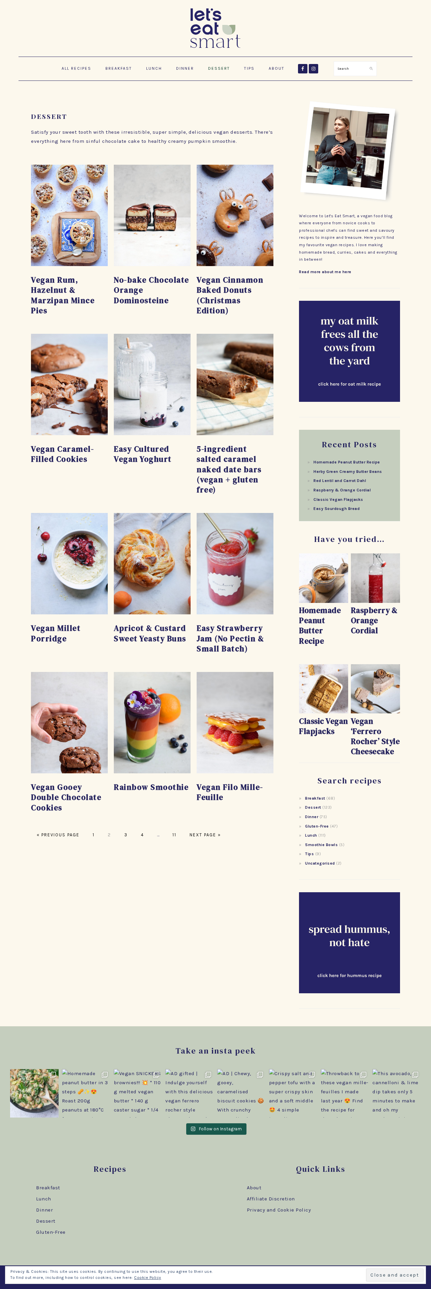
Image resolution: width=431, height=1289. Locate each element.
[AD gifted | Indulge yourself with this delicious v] (189, 1093)
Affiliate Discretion (271, 1199)
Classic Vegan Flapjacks (338, 499)
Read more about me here (325, 271)
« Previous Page (58, 834)
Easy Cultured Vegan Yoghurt (143, 454)
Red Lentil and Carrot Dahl (339, 480)
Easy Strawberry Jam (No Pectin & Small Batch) (230, 638)
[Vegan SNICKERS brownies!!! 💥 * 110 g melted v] (138, 1093)
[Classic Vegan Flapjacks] (323, 712)
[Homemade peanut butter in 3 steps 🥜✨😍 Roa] (86, 1093)
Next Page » (204, 834)
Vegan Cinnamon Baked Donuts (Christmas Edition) (230, 295)
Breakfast (315, 798)
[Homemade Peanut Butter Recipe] (323, 601)
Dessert (313, 807)
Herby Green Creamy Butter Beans (347, 471)
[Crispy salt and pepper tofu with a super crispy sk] (293, 1093)
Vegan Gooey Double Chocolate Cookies (66, 797)
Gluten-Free (317, 826)
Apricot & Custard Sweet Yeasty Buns (150, 633)
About (254, 1188)
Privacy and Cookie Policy (279, 1210)
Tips (309, 853)
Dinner (311, 816)
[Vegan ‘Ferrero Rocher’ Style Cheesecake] (375, 712)
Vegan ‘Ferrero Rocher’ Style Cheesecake (375, 736)
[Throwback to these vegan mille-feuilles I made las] (345, 1093)
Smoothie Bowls (321, 844)
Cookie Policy (147, 1277)
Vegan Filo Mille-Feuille (230, 792)
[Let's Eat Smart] (215, 49)
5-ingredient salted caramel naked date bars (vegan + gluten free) (229, 469)
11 (173, 834)
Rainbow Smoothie (151, 787)
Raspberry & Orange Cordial (342, 490)
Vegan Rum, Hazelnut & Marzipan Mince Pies (63, 295)
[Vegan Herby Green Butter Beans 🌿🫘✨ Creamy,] (34, 1093)
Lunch (311, 835)
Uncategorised (320, 863)
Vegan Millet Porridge (55, 633)
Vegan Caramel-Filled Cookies (62, 454)
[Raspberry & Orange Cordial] (375, 601)
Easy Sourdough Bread (336, 508)
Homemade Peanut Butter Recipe (346, 462)
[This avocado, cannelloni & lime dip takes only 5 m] (396, 1093)
